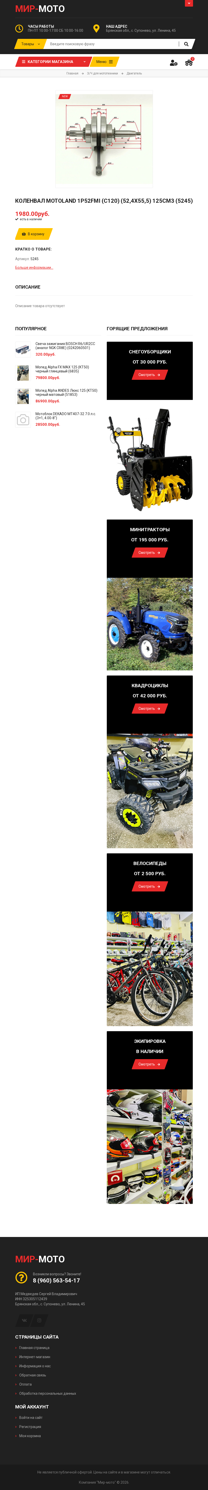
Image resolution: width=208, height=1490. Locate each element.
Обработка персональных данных (47, 1393)
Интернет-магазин (34, 1357)
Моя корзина (30, 1436)
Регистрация (30, 1427)
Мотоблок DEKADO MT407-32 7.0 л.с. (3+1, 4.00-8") (66, 416)
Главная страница (34, 1348)
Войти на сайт (31, 1418)
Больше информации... (34, 267)
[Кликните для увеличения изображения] (104, 139)
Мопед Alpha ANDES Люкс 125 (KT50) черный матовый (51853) (66, 392)
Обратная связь (32, 1375)
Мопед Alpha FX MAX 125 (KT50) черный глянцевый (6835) (62, 369)
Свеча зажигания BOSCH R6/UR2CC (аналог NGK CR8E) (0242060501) (65, 346)
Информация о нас (35, 1366)
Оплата (25, 1384)
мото (40, 9)
